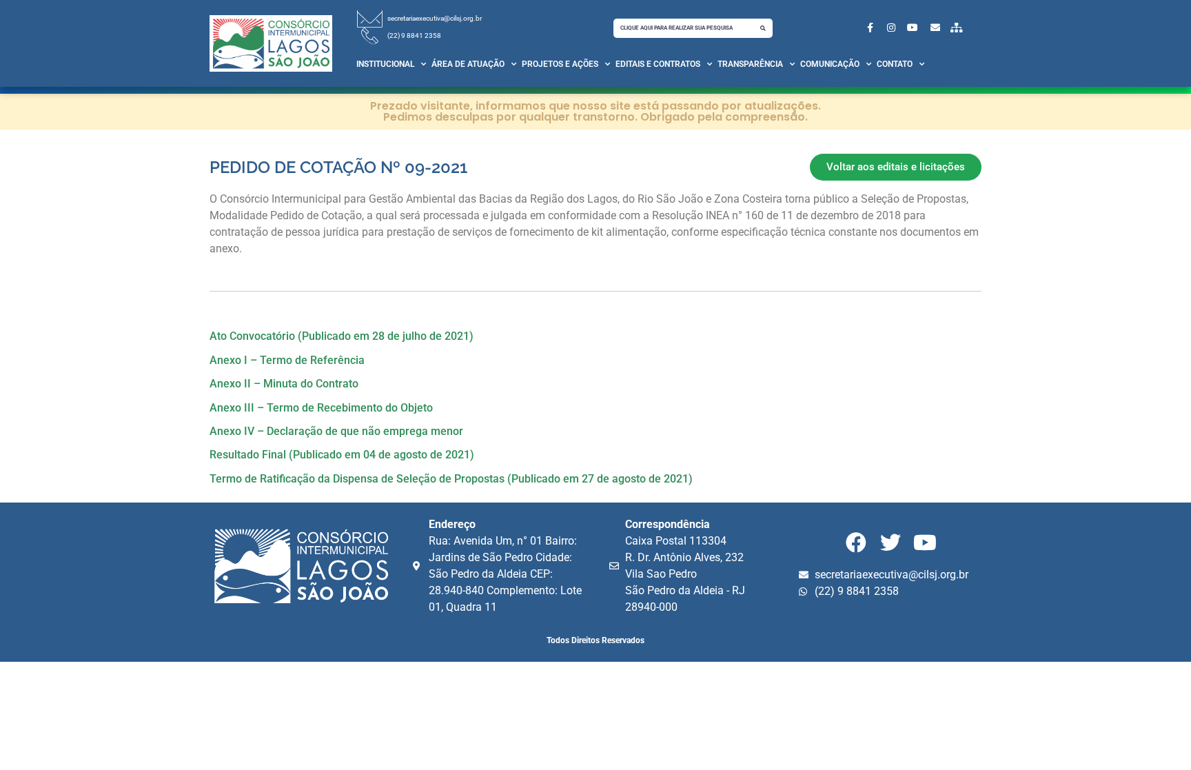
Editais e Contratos (657, 64)
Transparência (750, 64)
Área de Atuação (468, 64)
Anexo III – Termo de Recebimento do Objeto (321, 407)
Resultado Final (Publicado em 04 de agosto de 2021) (342, 454)
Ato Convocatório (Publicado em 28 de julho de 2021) (342, 336)
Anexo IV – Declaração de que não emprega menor (336, 431)
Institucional (385, 64)
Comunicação (829, 64)
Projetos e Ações (560, 64)
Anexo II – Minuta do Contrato (284, 383)
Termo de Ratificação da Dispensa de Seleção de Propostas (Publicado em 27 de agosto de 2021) (451, 478)
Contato (895, 64)
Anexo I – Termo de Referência (287, 360)
